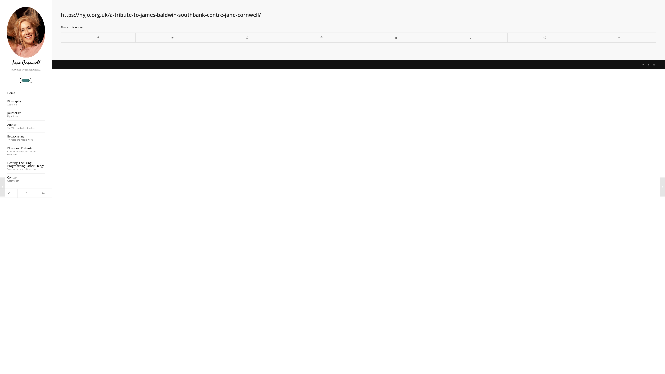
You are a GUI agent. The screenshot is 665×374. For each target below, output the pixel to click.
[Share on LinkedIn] (396, 37)
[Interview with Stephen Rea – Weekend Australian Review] (2, 187)
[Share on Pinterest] (321, 37)
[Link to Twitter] (8, 193)
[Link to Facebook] (26, 193)
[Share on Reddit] (545, 37)
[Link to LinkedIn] (43, 193)
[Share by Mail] (619, 37)
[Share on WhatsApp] (247, 37)
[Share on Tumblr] (470, 37)
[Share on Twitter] (173, 37)
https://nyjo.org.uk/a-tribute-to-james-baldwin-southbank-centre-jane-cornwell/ (161, 14)
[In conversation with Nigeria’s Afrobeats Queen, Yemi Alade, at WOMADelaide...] (662, 187)
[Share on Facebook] (98, 37)
